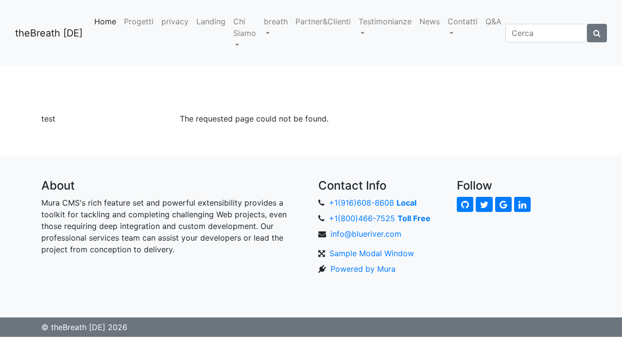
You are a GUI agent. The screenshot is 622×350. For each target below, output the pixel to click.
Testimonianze (385, 21)
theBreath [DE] (49, 33)
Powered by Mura (363, 269)
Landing (210, 21)
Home (105, 21)
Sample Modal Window (371, 253)
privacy (175, 21)
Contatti (463, 21)
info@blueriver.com (365, 234)
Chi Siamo (244, 27)
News (429, 21)
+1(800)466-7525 (380, 218)
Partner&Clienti (323, 21)
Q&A (493, 21)
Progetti (139, 21)
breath (276, 21)
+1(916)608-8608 (372, 203)
